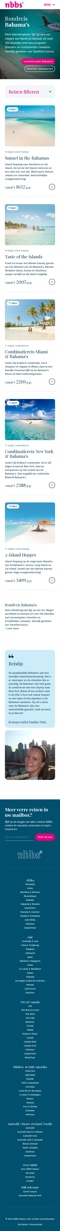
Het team (30, 1173)
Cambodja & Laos (30, 941)
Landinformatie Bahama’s (38, 61)
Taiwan (30, 973)
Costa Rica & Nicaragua (30, 1091)
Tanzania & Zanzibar (30, 912)
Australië (30, 1128)
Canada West (30, 1041)
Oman (30, 965)
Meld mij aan (45, 837)
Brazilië (30, 1079)
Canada (30, 1038)
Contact (30, 1181)
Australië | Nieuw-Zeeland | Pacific (30, 1124)
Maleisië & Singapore (30, 961)
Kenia (30, 888)
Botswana (30, 884)
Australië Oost (30, 1136)
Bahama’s (30, 1022)
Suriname (30, 1110)
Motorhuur (30, 1057)
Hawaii (30, 1030)
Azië (30, 937)
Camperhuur (30, 928)
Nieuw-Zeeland (30, 1144)
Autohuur (30, 924)
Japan (30, 957)
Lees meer (13, 628)
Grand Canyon (30, 1191)
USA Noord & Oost (30, 1010)
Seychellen (30, 908)
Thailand (30, 977)
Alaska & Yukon (30, 1034)
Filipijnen (30, 949)
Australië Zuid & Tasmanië (30, 1140)
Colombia (30, 1087)
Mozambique (30, 896)
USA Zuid (30, 1018)
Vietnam (30, 985)
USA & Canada (30, 1002)
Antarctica (30, 1071)
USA (30, 1006)
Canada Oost (30, 1045)
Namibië (30, 900)
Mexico (30, 1098)
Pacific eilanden (30, 1147)
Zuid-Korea (30, 988)
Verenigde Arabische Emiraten (30, 981)
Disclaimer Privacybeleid (30, 1224)
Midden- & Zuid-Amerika (30, 1067)
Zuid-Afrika (30, 920)
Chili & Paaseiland (30, 1083)
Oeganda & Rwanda (30, 904)
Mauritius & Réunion (30, 892)
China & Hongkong (30, 945)
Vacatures (30, 1177)
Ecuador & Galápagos (30, 1094)
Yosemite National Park (30, 1195)
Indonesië (30, 953)
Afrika (30, 880)
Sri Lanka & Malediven (30, 969)
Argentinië (30, 1075)
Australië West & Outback (30, 1132)
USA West (30, 1014)
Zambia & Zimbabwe (30, 916)
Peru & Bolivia (30, 1106)
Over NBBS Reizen (30, 1169)
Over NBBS (30, 1165)
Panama (30, 1102)
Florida (30, 1026)
